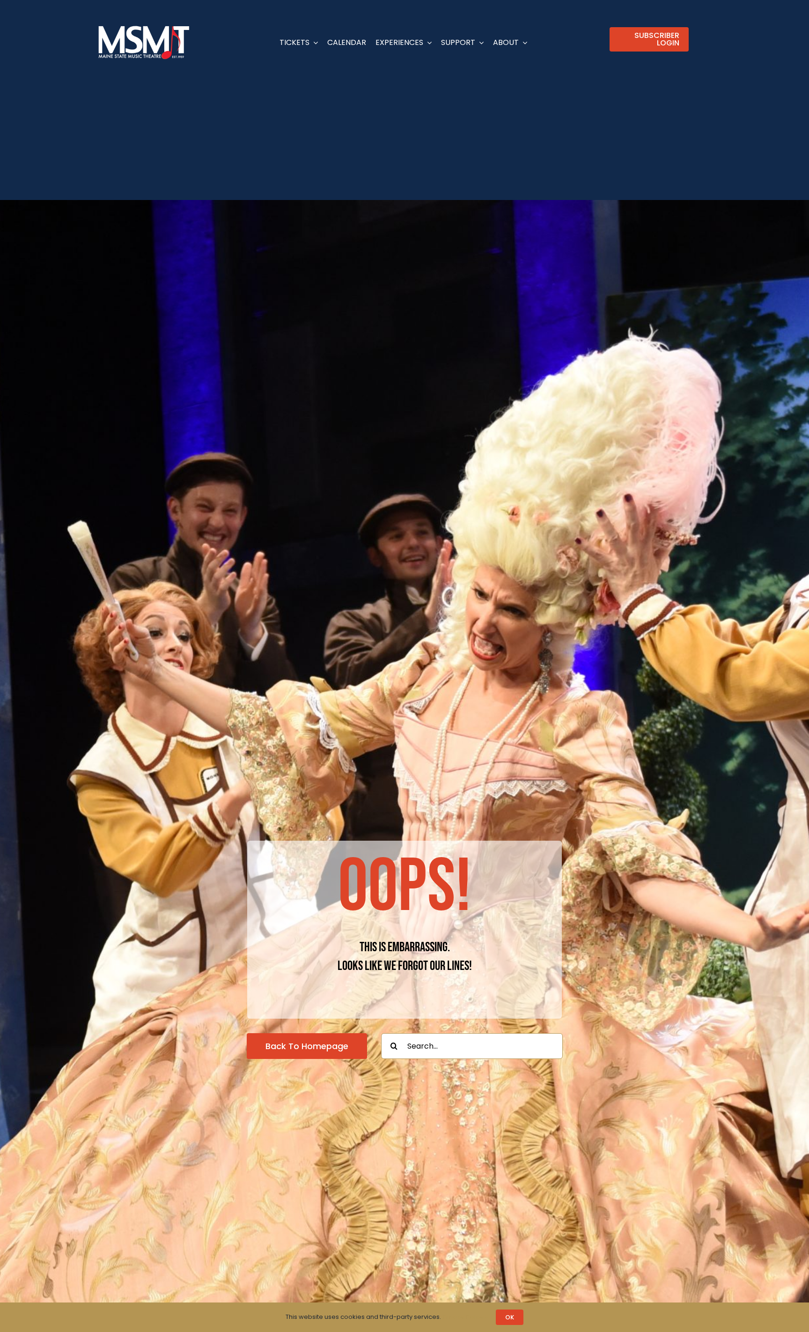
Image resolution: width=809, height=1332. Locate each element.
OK (509, 1317)
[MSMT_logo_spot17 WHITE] (144, 27)
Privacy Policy (463, 1316)
